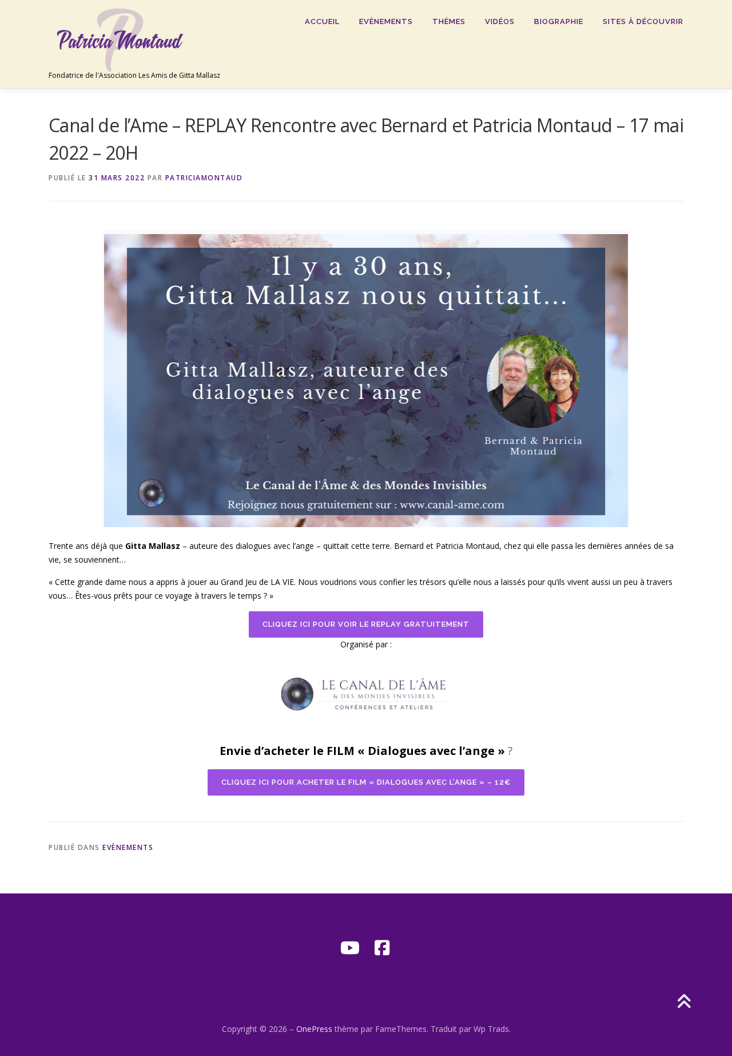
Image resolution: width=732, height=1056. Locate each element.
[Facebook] (382, 947)
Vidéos (500, 21)
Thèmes (449, 21)
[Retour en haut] (683, 1002)
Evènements (386, 21)
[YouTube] (350, 947)
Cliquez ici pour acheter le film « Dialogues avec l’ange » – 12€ (366, 782)
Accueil (322, 21)
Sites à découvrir (643, 21)
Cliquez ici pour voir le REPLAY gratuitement (366, 624)
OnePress (314, 1028)
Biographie (558, 21)
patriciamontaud (204, 178)
